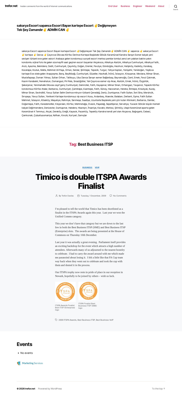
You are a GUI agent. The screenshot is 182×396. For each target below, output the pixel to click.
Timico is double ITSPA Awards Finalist (91, 181)
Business (125, 6)
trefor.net (11, 5)
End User (113, 6)
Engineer (137, 6)
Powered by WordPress (50, 388)
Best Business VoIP (104, 320)
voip (97, 167)
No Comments (119, 195)
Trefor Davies (68, 195)
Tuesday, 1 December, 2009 (93, 195)
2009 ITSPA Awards (67, 320)
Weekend (150, 6)
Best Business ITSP (86, 320)
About (161, 6)
